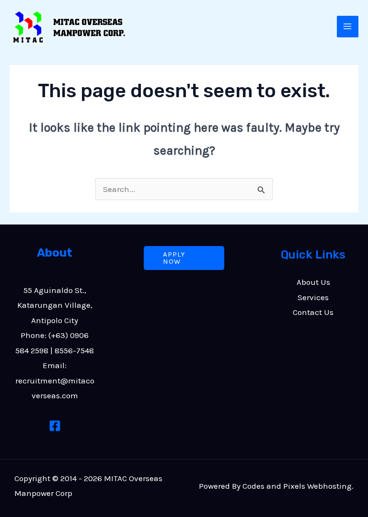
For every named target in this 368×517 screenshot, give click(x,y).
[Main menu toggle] (348, 27)
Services (313, 297)
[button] (184, 258)
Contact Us (313, 312)
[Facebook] (55, 426)
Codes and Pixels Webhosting (297, 486)
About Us (313, 282)
